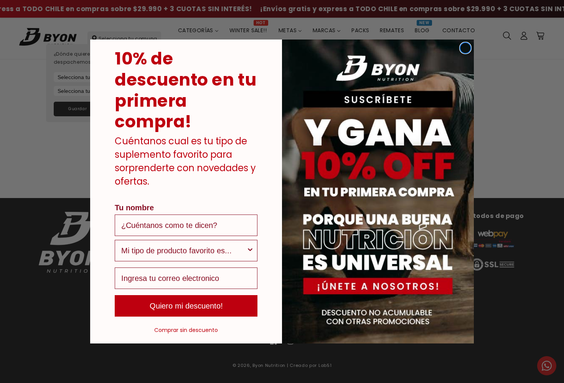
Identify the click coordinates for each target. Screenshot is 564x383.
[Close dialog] (465, 48)
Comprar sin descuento (186, 330)
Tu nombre (134, 207)
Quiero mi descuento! (186, 306)
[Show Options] (250, 250)
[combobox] (183, 250)
